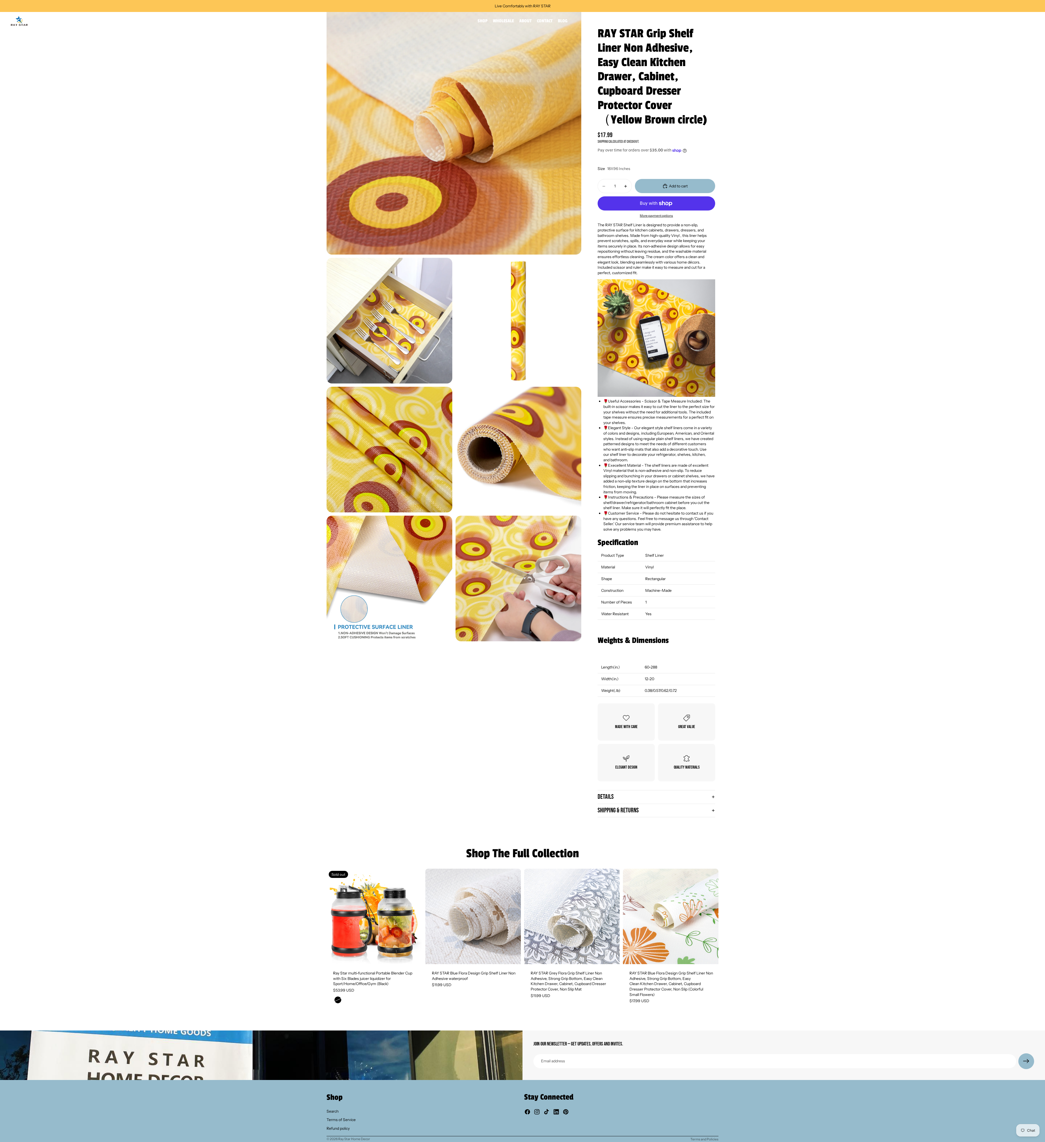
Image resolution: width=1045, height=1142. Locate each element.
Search (333, 1111)
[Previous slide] (335, 917)
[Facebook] (527, 1112)
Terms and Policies (704, 1139)
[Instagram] (537, 1112)
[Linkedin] (556, 1112)
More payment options (656, 216)
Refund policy (338, 1128)
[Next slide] (414, 917)
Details (606, 797)
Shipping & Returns (618, 810)
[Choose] (512, 956)
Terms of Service (341, 1119)
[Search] (1007, 21)
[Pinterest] (566, 1112)
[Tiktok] (546, 1112)
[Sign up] (1026, 1061)
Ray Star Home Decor (354, 1139)
